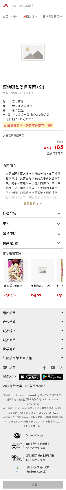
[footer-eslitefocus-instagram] (60, 367)
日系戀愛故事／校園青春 (53, 16)
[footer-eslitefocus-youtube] (52, 367)
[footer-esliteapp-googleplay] (52, 376)
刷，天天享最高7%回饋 (28, 125)
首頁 (5, 16)
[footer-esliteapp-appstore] (30, 376)
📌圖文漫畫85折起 (30, 16)
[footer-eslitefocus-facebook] (44, 367)
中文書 (15, 16)
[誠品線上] (6, 5)
